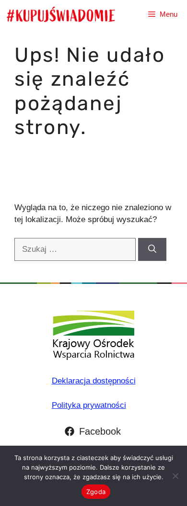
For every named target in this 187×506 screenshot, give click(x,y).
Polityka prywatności (89, 405)
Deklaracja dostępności (94, 380)
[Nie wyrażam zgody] (175, 476)
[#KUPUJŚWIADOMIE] (61, 14)
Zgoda (95, 491)
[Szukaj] (152, 249)
